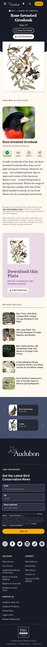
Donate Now (8, 611)
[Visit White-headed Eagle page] (23, 410)
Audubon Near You (10, 602)
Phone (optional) (11, 505)
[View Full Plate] (23, 67)
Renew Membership (11, 619)
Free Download (24, 36)
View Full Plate (25, 30)
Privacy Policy (24, 644)
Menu (5, 3)
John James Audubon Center (13, 209)
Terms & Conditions (16, 525)
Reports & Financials (11, 583)
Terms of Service (15, 516)
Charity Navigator (23, 631)
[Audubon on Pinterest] (42, 543)
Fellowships (30, 566)
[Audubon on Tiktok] (34, 543)
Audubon (14, 4)
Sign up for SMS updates (32, 579)
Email (6, 486)
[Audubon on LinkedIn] (27, 543)
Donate (38, 3)
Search (30, 3)
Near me (23, 4)
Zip (5, 495)
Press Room (30, 570)
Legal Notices (11, 644)
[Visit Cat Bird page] (23, 425)
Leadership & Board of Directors (11, 571)
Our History (7, 566)
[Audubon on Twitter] (19, 543)
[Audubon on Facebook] (12, 543)
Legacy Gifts (7, 615)
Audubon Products (10, 606)
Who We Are (8, 562)
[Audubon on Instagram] (5, 543)
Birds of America (28, 11)
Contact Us (30, 574)
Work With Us (31, 562)
